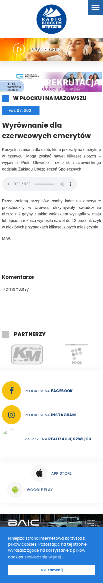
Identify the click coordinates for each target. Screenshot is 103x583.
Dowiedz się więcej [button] (43, 557)
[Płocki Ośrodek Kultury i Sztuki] (76, 354)
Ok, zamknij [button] (51, 569)
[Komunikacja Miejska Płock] (27, 354)
